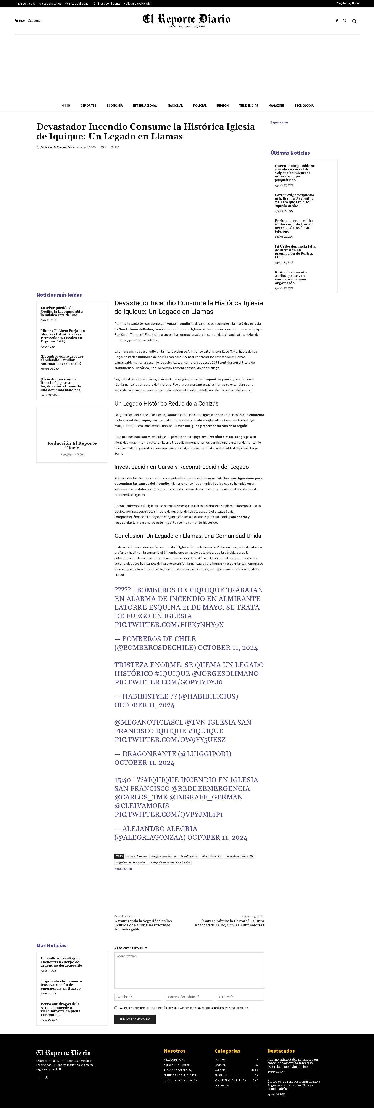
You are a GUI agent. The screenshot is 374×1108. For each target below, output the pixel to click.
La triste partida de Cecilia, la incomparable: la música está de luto (62, 311)
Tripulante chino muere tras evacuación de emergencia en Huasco (61, 985)
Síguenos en (123, 868)
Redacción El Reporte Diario (57, 147)
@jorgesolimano (225, 673)
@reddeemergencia (210, 788)
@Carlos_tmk (141, 797)
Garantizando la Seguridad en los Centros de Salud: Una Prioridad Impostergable (143, 925)
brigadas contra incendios (130, 862)
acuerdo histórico (137, 856)
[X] (345, 21)
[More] (259, 147)
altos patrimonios (211, 856)
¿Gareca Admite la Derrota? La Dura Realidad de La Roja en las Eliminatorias (229, 923)
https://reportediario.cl (72, 454)
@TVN (195, 722)
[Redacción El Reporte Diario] (72, 425)
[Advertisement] (187, 67)
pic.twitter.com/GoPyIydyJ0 (168, 682)
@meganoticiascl (148, 722)
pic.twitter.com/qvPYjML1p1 (168, 814)
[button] (354, 21)
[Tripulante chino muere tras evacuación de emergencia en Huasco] (95, 987)
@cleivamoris (141, 806)
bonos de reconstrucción (239, 856)
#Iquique (206, 590)
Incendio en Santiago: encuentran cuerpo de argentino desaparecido (61, 962)
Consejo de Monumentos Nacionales (169, 862)
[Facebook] (337, 21)
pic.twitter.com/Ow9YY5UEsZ (170, 739)
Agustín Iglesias (189, 856)
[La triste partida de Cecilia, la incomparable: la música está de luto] (95, 313)
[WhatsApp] (249, 147)
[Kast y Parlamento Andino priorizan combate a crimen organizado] (325, 277)
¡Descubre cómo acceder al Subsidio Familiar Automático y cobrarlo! (62, 360)
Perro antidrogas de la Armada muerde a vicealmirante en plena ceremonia (60, 1009)
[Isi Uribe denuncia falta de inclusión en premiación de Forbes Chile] (325, 251)
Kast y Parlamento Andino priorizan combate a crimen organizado (291, 277)
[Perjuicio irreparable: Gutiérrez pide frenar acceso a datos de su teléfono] (325, 225)
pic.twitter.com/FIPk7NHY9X (169, 624)
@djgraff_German (206, 797)
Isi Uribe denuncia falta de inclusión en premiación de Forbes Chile (295, 252)
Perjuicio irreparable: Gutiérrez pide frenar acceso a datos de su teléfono (294, 226)
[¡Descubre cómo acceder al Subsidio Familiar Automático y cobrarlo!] (95, 362)
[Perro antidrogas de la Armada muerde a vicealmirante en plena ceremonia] (95, 1010)
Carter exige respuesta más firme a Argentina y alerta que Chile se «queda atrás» (294, 200)
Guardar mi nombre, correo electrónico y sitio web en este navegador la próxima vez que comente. (184, 1008)
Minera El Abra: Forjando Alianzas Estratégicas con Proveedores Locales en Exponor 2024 (63, 336)
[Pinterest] (239, 147)
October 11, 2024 (228, 647)
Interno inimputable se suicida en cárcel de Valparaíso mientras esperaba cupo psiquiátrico (295, 173)
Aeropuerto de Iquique (163, 856)
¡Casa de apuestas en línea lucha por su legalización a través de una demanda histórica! (61, 384)
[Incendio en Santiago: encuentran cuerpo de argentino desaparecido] (95, 964)
